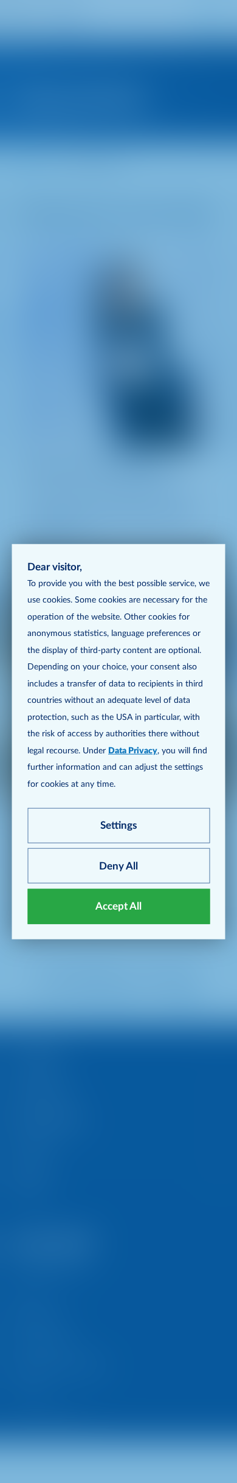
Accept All (118, 906)
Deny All (118, 865)
